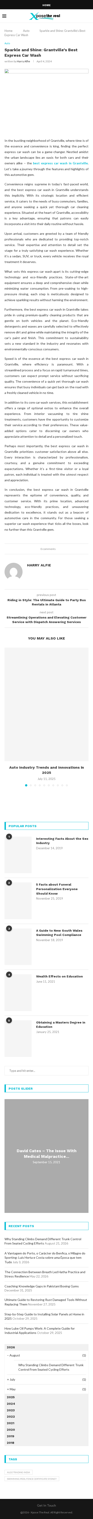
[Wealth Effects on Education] (18, 992)
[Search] (88, 16)
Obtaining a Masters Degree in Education (60, 1025)
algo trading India (18, 1472)
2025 (11, 1397)
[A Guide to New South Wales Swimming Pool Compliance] (18, 946)
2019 (10, 1436)
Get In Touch (46, 1505)
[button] (8, 717)
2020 (11, 1429)
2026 (11, 1347)
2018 (10, 1443)
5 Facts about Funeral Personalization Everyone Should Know (57, 889)
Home (46, 5)
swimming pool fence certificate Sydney (32, 1478)
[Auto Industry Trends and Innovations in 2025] (46, 704)
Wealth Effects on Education (59, 976)
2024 (11, 1403)
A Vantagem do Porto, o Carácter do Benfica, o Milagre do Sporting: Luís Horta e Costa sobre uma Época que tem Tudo (45, 1257)
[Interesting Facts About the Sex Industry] (18, 855)
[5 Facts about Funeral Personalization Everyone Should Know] (18, 900)
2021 (10, 1423)
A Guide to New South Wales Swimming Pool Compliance (59, 933)
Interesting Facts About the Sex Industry (62, 841)
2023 (11, 1410)
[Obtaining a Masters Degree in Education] (18, 1038)
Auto (26, 31)
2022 (11, 1416)
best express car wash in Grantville (60, 163)
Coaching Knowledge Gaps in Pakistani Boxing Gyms (42, 1286)
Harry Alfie (23, 61)
